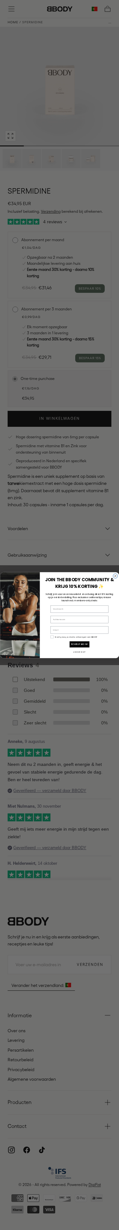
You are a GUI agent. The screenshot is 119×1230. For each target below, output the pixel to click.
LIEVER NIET (79, 652)
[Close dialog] (115, 576)
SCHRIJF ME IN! (79, 644)
